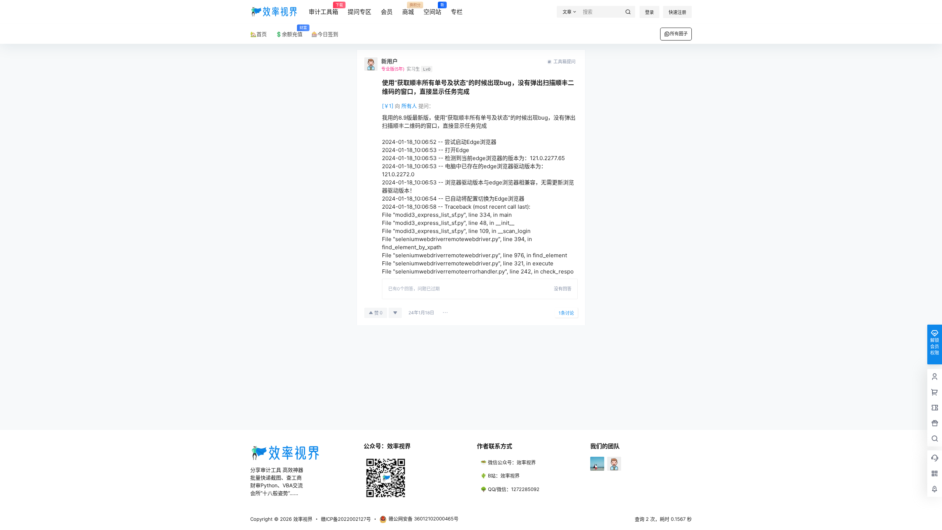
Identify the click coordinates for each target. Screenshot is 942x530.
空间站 (432, 9)
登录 (649, 12)
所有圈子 (679, 33)
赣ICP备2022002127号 (346, 519)
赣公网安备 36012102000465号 (423, 519)
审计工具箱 (323, 9)
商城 (408, 9)
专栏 (457, 11)
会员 (387, 11)
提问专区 (359, 11)
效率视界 (302, 519)
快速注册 (677, 12)
